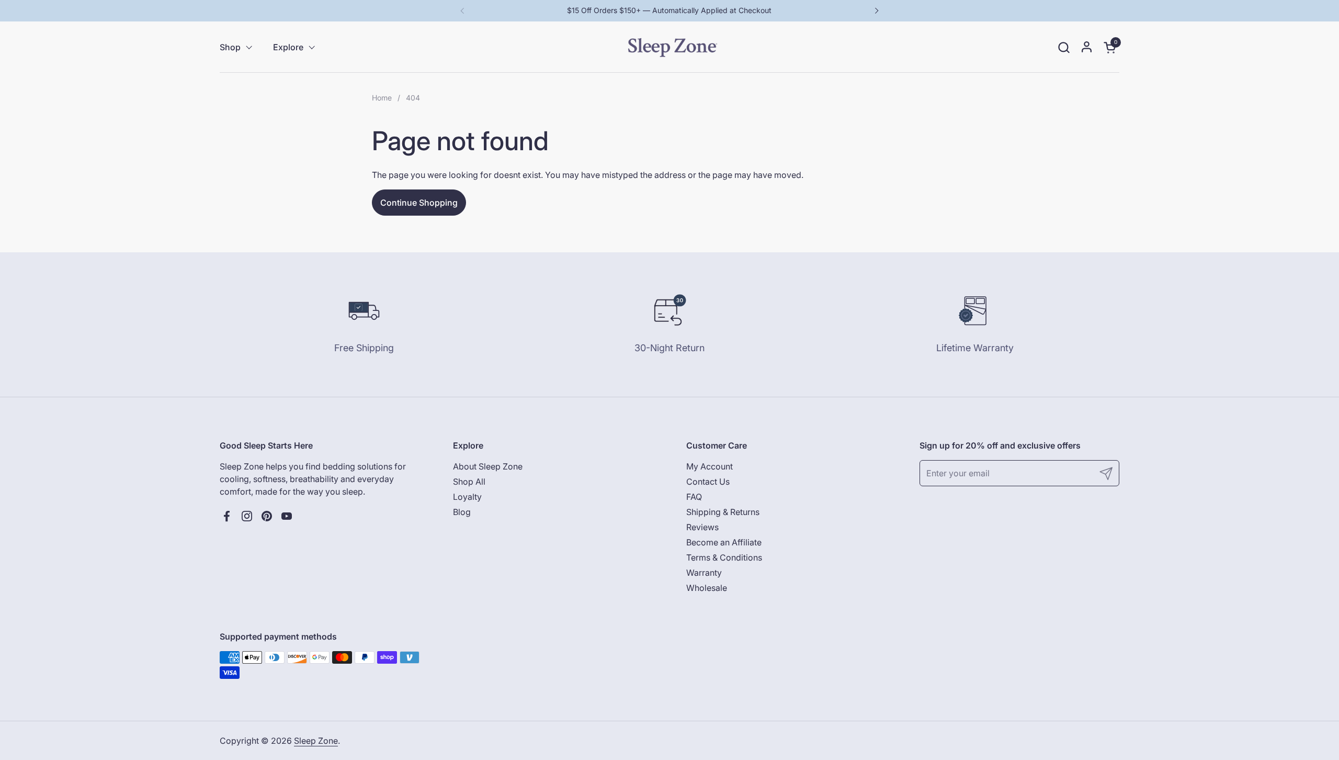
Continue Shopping (419, 202)
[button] (1063, 47)
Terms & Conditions (724, 557)
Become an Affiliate (724, 542)
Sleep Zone (316, 740)
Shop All (469, 481)
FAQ (694, 496)
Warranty (704, 572)
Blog (462, 512)
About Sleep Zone (488, 466)
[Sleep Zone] (672, 47)
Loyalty (467, 496)
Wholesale (706, 588)
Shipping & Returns (722, 512)
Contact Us (708, 481)
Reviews (702, 527)
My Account (709, 466)
